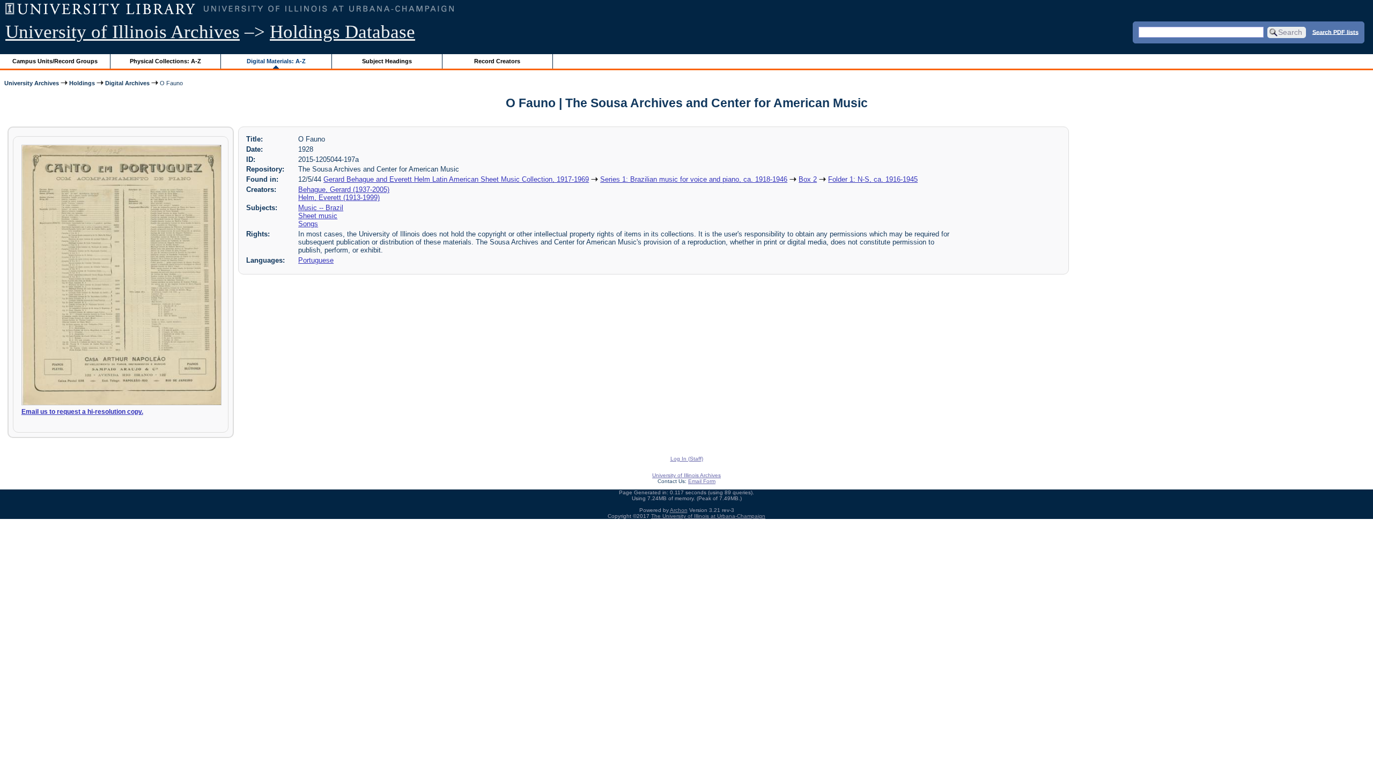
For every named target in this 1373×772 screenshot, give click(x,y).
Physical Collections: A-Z (165, 61)
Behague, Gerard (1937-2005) (343, 189)
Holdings (82, 83)
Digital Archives (127, 83)
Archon (679, 510)
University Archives (31, 83)
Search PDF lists (1335, 31)
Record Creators (497, 61)
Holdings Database (342, 31)
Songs (308, 224)
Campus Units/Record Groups (55, 61)
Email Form (701, 481)
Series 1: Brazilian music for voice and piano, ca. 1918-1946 (693, 179)
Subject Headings (387, 61)
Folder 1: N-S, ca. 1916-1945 (873, 179)
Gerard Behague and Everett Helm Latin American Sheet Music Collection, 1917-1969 (456, 179)
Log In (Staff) (686, 459)
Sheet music (317, 216)
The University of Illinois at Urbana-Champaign (708, 516)
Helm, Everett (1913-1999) (339, 198)
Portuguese (316, 260)
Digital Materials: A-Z (276, 61)
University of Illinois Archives (122, 31)
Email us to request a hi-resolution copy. (82, 412)
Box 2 (808, 179)
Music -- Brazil (320, 208)
